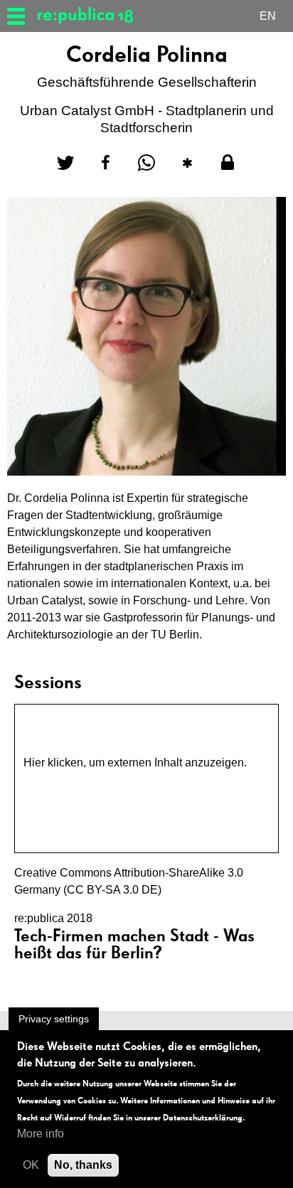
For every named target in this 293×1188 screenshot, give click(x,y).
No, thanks (83, 1165)
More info (40, 1134)
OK (31, 1165)
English (268, 18)
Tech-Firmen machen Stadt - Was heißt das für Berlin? (134, 944)
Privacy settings (53, 1018)
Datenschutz (55, 780)
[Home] (91, 16)
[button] (65, 163)
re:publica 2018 (53, 918)
